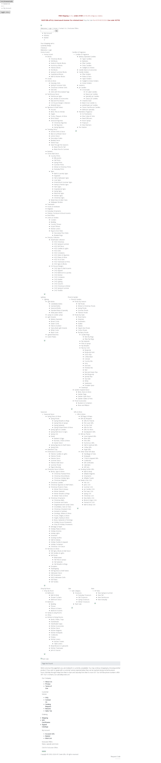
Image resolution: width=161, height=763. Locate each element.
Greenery (81, 319)
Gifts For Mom (88, 430)
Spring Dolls (54, 447)
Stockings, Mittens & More (62, 513)
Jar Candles (82, 87)
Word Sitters (55, 118)
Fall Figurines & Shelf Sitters (60, 571)
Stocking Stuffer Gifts (87, 469)
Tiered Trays (55, 143)
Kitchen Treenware (57, 648)
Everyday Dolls (55, 83)
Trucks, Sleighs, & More (61, 516)
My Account (7, 8)
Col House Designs (57, 266)
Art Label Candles (91, 92)
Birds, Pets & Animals (58, 112)
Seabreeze (88, 383)
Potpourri (85, 123)
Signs (52, 171)
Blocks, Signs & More (57, 472)
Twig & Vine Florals (84, 328)
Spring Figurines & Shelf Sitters (61, 445)
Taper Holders (86, 79)
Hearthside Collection (58, 240)
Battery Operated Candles (87, 57)
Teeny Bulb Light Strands (59, 328)
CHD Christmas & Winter (62, 286)
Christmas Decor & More (55, 469)
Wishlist (46, 35)
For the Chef (88, 425)
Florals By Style (79, 315)
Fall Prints (57, 160)
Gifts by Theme (85, 434)
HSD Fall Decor (59, 246)
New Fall (100, 595)
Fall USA (86, 483)
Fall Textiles (54, 582)
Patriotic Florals (83, 313)
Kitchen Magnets (56, 630)
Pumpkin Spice (89, 385)
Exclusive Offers (73, 28)
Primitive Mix (89, 368)
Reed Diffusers (87, 118)
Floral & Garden (73, 297)
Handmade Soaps (56, 624)
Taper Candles (87, 59)
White (86, 381)
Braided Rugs (58, 235)
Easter (53, 436)
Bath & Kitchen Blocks (58, 76)
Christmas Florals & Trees (59, 487)
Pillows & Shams (56, 608)
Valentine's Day (52, 449)
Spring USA (54, 434)
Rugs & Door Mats (57, 231)
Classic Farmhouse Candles (91, 107)
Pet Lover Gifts (88, 423)
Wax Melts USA (89, 498)
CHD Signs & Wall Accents (62, 268)
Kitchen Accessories (57, 626)
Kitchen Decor (55, 628)
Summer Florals (83, 310)
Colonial (87, 359)
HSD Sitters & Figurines (61, 255)
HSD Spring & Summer (61, 244)
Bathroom (50, 593)
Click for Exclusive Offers (50, 748)
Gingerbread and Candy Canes (64, 505)
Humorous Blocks (56, 65)
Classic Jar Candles (92, 99)
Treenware (50, 204)
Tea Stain (88, 379)
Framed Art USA (89, 502)
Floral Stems (82, 317)
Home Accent (45, 52)
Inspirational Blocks (57, 74)
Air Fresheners (87, 114)
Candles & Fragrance (79, 52)
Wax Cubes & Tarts (88, 116)
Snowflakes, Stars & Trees (62, 507)
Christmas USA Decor (58, 546)
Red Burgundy (89, 374)
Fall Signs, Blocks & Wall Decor (61, 551)
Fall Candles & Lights (57, 553)
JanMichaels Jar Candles (90, 105)
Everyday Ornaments (54, 211)
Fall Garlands (58, 562)
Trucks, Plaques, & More (59, 116)
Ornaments (87, 476)
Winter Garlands (59, 491)
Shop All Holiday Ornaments (63, 524)
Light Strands (51, 317)
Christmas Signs (59, 198)
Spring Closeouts (83, 600)
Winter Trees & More (61, 496)
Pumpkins (54, 566)
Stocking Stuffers (56, 538)
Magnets (50, 209)
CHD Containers (59, 277)
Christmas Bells (59, 500)
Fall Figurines (58, 125)
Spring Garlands (59, 425)
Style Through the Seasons (59, 145)
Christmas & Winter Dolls (59, 87)
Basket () (6, 4)
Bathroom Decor (56, 600)
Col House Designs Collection (60, 103)
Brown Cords (55, 321)
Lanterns (82, 85)
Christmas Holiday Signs (62, 478)
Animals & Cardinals (60, 511)
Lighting (43, 297)
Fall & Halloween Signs (61, 178)
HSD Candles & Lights (61, 248)
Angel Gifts (87, 449)
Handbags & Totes (90, 454)
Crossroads (86, 90)
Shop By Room (45, 589)
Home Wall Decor (53, 154)
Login (50, 28)
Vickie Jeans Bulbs (56, 313)
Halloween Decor (56, 573)
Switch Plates (51, 337)
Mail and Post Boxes (57, 101)
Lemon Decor (55, 136)
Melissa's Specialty (88, 110)
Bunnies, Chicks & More (62, 441)
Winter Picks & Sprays (61, 489)
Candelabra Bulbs (56, 304)
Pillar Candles (86, 63)
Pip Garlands (85, 341)
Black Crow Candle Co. (89, 103)
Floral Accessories (80, 401)
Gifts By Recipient (86, 419)
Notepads (87, 456)
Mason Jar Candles (92, 94)
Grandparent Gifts (89, 432)
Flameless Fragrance (85, 112)
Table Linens (58, 644)
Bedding (53, 222)
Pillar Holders (86, 74)
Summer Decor (56, 460)
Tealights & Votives (88, 68)
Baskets (50, 151)
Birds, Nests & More (84, 392)
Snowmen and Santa (61, 502)
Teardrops (84, 388)
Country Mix (89, 361)
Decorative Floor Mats (61, 233)
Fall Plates (54, 580)
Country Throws (56, 224)
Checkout (44, 48)
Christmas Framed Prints (62, 474)
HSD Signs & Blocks (60, 264)
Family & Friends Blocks (58, 63)
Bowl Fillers (51, 215)
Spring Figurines (59, 127)
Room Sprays (86, 121)
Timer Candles (86, 65)
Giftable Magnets (89, 474)
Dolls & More (51, 81)
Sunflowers (81, 321)
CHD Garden (58, 279)
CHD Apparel (58, 271)
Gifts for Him (88, 427)
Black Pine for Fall (59, 147)
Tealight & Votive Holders (90, 81)
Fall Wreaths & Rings (61, 564)
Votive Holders (87, 83)
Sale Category (76, 591)
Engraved (57, 176)
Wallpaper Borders (57, 202)
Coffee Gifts (88, 447)
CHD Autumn (58, 284)
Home (55, 28)
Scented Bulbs (55, 306)
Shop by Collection (53, 237)
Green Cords (55, 324)
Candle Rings (85, 335)
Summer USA (88, 487)
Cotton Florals (82, 330)
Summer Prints (59, 165)
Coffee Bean (89, 357)
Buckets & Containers (85, 403)
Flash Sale (78, 604)
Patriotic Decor (55, 458)
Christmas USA (89, 496)
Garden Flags (82, 394)
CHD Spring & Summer (61, 288)
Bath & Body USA (89, 505)
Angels (53, 114)
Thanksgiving (55, 569)
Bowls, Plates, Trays (57, 619)
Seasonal (44, 412)
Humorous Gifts (89, 443)
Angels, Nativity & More (61, 518)
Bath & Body (88, 472)
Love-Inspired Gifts (90, 436)
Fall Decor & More (53, 549)
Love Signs (57, 180)
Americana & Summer (54, 452)
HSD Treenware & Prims (62, 262)
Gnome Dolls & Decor (58, 132)
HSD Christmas (59, 242)
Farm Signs (57, 187)
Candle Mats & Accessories (88, 70)
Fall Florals (81, 304)
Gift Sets (86, 467)
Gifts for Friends (89, 421)
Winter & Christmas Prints (62, 167)
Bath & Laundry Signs (61, 173)
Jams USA (87, 485)
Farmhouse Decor (53, 94)
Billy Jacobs (57, 158)
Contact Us (62, 28)
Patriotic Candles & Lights (59, 454)
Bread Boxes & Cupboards (59, 646)
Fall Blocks (54, 61)
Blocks (49, 57)
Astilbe (80, 324)
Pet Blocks (54, 70)
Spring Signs (58, 191)
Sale (69, 589)
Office (49, 615)
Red (86, 370)
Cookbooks (87, 460)
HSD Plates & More (60, 257)
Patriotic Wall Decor (57, 463)
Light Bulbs (51, 302)
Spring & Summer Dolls (58, 85)
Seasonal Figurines (57, 121)
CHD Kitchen (58, 275)
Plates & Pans (86, 76)
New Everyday (102, 600)
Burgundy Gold (89, 352)
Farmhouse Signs (56, 96)
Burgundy (88, 350)
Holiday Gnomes (56, 531)
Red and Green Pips (91, 372)
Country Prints (55, 156)
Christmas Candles (57, 483)
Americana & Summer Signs (63, 182)
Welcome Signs (59, 193)
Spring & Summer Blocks (59, 72)
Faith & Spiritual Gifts (90, 445)
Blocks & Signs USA (90, 500)
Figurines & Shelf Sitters (55, 107)
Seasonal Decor (49, 414)
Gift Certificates (89, 463)
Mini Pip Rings (89, 337)
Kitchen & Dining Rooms (55, 617)
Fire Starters (83, 127)
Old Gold (87, 366)
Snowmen (54, 535)
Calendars (87, 465)
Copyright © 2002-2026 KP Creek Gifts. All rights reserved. (59, 754)
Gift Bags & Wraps (86, 416)
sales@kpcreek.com (63, 675)
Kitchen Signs (58, 196)
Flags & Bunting (56, 467)
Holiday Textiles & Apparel (59, 542)
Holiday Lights (55, 533)
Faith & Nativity (55, 540)
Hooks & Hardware (53, 207)
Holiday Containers (57, 544)
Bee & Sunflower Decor (58, 134)
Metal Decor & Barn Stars (59, 200)
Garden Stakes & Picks (85, 399)
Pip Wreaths (85, 346)
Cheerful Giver (86, 101)
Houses (53, 110)
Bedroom (50, 602)
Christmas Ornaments (58, 498)
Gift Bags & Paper (56, 527)
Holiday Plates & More (58, 529)
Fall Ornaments (56, 575)
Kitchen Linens (55, 229)
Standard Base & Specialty (59, 310)
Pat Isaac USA (88, 491)
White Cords (55, 330)
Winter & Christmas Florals (86, 306)
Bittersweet (58, 557)
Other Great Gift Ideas (87, 452)
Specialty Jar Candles (92, 96)
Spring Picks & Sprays (61, 423)
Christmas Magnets (60, 480)
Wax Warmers (86, 125)
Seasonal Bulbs (56, 308)
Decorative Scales (56, 138)
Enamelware (55, 622)
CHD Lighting (58, 282)
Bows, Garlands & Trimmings (63, 520)
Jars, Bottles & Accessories (59, 99)
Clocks (49, 79)
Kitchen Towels (59, 641)
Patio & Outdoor (56, 326)
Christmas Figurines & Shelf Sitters (62, 485)
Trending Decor (52, 129)
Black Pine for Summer (61, 149)
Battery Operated (56, 319)
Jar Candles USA (89, 489)
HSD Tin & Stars (59, 259)
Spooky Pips (88, 376)
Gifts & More (78, 412)
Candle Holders (84, 72)
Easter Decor (58, 443)
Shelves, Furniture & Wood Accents (59, 213)
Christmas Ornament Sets (62, 509)
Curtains (53, 220)
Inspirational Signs (60, 189)
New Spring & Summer (105, 593)
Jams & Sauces (56, 650)
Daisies (80, 326)
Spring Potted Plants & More (63, 427)
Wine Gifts (87, 438)
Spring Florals (82, 308)
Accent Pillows (55, 226)
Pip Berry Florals (83, 332)
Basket (46, 39)
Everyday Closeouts (84, 595)
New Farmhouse (103, 597)
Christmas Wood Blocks (62, 476)
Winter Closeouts (84, 602)
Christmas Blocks (56, 59)
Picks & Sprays (86, 343)
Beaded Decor (55, 140)
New (92, 589)
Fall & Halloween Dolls (58, 577)
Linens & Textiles (53, 218)
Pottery (53, 637)
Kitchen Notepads (56, 633)
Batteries (85, 61)
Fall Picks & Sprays (60, 560)
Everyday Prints (59, 169)
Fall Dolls (54, 90)
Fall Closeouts (83, 597)
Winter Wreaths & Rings (62, 494)
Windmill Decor (56, 105)
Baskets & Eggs (59, 438)
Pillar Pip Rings (89, 339)
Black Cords (54, 332)
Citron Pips (88, 355)
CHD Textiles (58, 290)
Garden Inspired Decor (82, 390)
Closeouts (78, 593)
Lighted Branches (53, 335)
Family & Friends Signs (61, 185)
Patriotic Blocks (56, 68)
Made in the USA (86, 480)
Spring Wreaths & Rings (61, 421)
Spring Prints (58, 162)
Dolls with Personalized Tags (60, 92)
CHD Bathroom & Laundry (62, 273)
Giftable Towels (89, 478)
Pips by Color (85, 348)
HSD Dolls (57, 251)
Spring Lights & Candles (58, 430)
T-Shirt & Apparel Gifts (91, 458)
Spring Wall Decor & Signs (59, 432)
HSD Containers (59, 253)
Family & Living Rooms (54, 613)
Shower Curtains (56, 597)
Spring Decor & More (54, 416)
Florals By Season (80, 302)
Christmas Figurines (60, 123)
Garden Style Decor (84, 396)
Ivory (86, 363)
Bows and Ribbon (83, 405)
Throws (53, 606)
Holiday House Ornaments (63, 522)
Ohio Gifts (87, 441)
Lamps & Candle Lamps (55, 315)
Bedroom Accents (56, 611)
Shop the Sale (87, 20)
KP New (97, 591)
